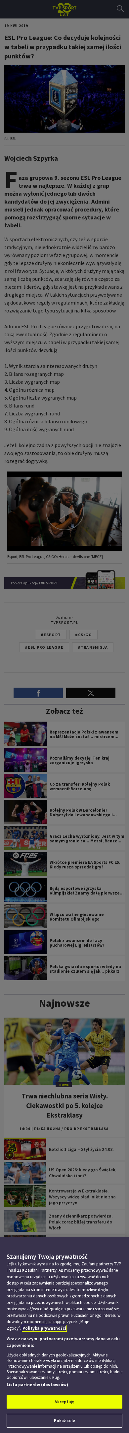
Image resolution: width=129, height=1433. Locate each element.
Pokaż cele (64, 1420)
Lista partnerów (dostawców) (37, 1384)
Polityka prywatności (44, 1328)
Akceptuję (64, 1402)
